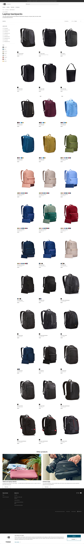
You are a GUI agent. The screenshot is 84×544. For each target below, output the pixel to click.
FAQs (3, 495)
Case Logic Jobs (16, 500)
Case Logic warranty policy (18, 505)
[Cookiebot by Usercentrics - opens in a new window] (8, 542)
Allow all (73, 536)
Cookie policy (68, 511)
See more (7, 487)
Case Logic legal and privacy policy (60, 511)
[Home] (14, 4)
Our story (15, 495)
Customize (73, 539)
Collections (12, 7)
